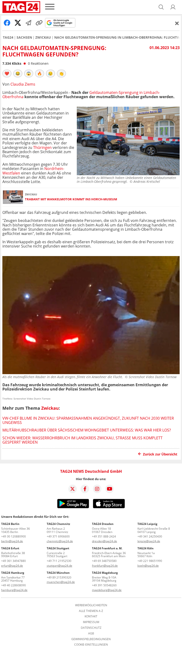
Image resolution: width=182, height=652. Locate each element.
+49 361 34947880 (13, 561)
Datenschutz (91, 627)
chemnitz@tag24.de (60, 541)
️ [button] (7, 73)
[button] (173, 7)
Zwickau (43, 37)
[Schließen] (177, 23)
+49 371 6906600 (58, 536)
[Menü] (49, 7)
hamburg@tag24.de (14, 590)
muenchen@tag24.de (61, 582)
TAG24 (8, 37)
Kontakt (91, 616)
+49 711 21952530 (59, 561)
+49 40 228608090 (13, 585)
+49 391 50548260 (104, 585)
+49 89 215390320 (59, 577)
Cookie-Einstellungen (91, 644)
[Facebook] (85, 489)
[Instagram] (97, 489)
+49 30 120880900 (13, 536)
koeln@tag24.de (148, 566)
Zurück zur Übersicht (160, 454)
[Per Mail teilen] (28, 23)
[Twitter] (72, 489)
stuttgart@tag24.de (59, 566)
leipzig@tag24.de (148, 541)
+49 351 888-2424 (104, 536)
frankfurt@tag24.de (105, 566)
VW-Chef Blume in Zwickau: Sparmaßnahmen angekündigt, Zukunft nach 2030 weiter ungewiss (88, 420)
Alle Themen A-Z (91, 611)
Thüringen (42, 147)
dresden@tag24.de (104, 541)
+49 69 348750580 (104, 561)
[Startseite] (21, 7)
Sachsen (24, 37)
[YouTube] (109, 489)
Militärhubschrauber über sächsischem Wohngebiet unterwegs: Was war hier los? (86, 430)
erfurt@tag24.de (12, 566)
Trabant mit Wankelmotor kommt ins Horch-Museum (71, 199)
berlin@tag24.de (12, 541)
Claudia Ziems (22, 84)
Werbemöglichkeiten (91, 605)
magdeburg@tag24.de (107, 590)
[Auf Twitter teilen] (18, 23)
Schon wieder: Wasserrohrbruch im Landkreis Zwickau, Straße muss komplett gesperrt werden (82, 440)
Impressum (91, 622)
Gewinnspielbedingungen (91, 639)
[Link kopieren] (39, 23)
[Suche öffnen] (161, 7)
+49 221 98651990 (149, 561)
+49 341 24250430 (149, 536)
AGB (91, 633)
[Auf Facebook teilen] (7, 23)
